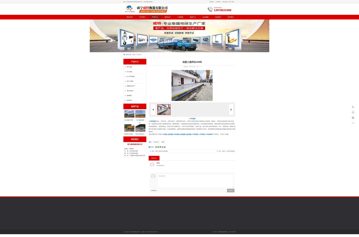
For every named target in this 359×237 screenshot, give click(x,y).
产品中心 (155, 17)
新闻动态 (168, 17)
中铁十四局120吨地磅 (161, 151)
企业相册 (205, 17)
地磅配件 (129, 95)
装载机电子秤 (131, 86)
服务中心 (193, 17)
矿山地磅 (165, 226)
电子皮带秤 (130, 90)
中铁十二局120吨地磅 (228, 151)
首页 (133, 54)
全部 (163, 142)
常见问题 (152, 229)
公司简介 (126, 223)
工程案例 (180, 17)
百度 (229, 1)
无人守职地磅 (131, 76)
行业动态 (152, 223)
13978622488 (353, 107)
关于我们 (142, 17)
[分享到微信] (158, 147)
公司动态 (152, 226)
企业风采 (126, 229)
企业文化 (126, 226)
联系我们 (231, 17)
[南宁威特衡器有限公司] (146, 9)
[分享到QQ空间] (156, 147)
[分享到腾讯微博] (164, 147)
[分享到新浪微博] (162, 147)
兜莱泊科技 (134, 209)
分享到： (152, 147)
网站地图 (225, 1)
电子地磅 (129, 67)
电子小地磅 (130, 81)
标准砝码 (129, 100)
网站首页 (130, 17)
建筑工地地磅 (166, 223)
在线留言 (218, 1)
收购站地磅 (165, 229)
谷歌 (232, 1)
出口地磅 (129, 71)
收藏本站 (212, 1)
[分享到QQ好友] (160, 147)
